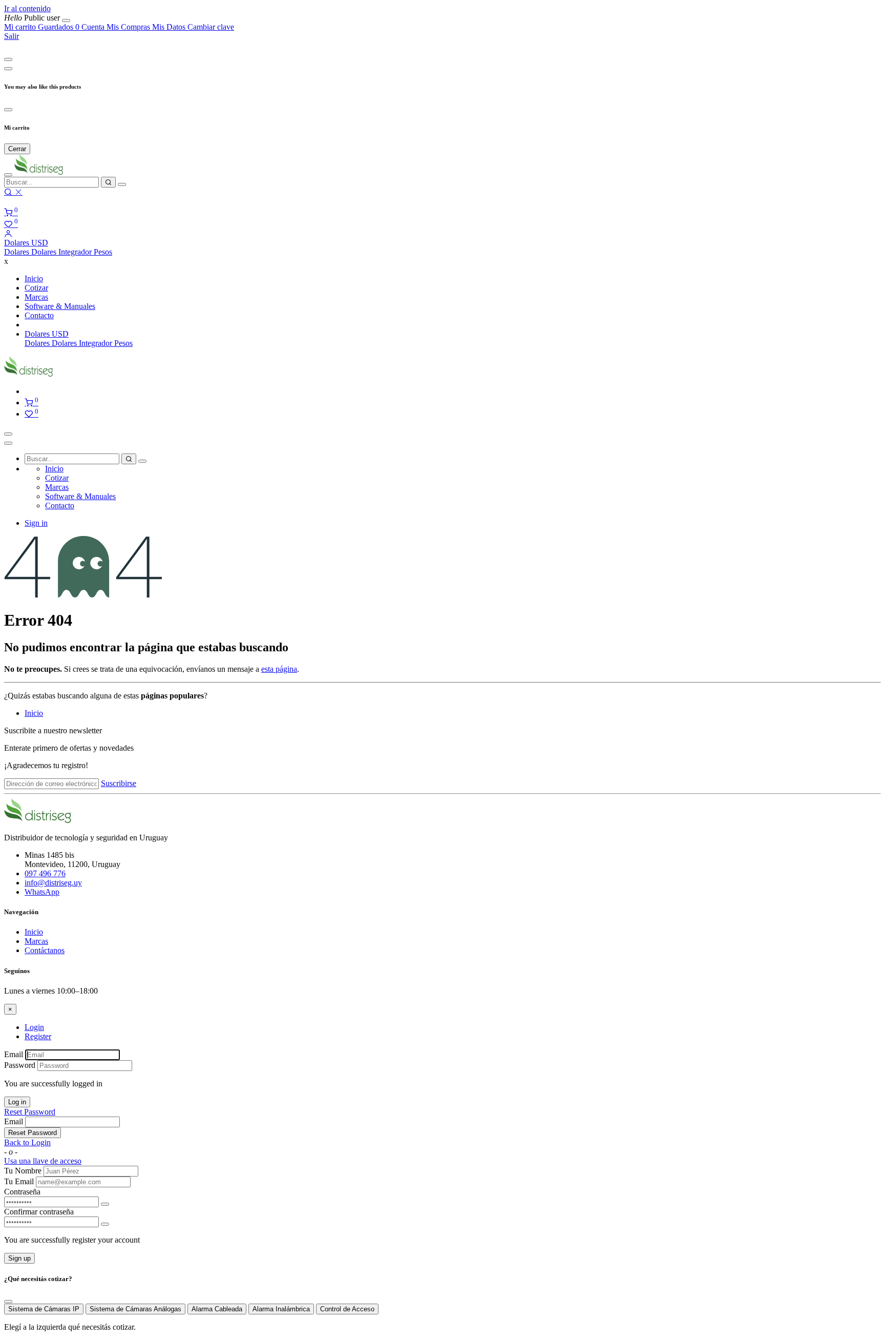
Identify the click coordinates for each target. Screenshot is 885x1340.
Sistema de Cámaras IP (43, 1309)
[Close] (8, 59)
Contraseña (22, 1191)
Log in (17, 1102)
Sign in (36, 523)
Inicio (34, 713)
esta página (279, 669)
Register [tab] (38, 1036)
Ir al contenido (27, 8)
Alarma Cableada (217, 1309)
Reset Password (29, 1111)
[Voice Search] (122, 184)
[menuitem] (33, 17)
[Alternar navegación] (8, 434)
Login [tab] (34, 1027)
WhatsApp (42, 892)
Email (13, 1054)
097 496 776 (45, 873)
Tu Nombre (22, 1170)
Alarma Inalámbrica (281, 1309)
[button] (26, 242)
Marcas (36, 941)
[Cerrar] (66, 20)
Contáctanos (45, 950)
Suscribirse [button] (118, 783)
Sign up (19, 1258)
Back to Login (27, 1142)
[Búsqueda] (108, 182)
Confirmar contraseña (39, 1211)
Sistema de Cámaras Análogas (135, 1309)
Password (19, 1065)
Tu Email (19, 1181)
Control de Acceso (347, 1309)
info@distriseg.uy (53, 882)
